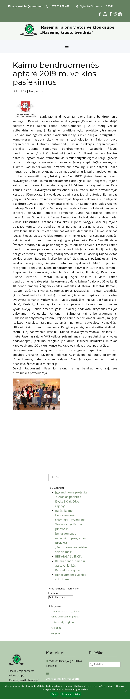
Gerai (54, 694)
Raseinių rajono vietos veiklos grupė (77, 27)
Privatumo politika (71, 694)
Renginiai (55, 633)
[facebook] (100, 14)
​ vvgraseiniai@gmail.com (26, 6)
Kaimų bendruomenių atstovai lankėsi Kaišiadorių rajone (70, 565)
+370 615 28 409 (58, 6)
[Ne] (126, 690)
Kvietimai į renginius (63, 622)
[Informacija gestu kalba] (115, 14)
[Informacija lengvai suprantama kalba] (120, 14)
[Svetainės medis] (105, 14)
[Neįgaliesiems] (110, 14)
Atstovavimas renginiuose (66, 611)
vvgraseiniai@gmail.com (62, 679)
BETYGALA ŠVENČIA (68, 556)
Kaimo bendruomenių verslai (65, 616)
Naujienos (36, 91)
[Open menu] (66, 46)
